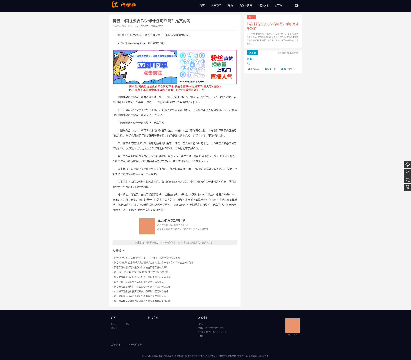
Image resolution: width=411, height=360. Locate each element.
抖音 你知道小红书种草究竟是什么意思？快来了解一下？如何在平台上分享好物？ (155, 262)
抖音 (137, 26)
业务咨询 (255, 69)
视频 (125, 97)
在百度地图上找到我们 (289, 53)
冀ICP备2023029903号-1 (257, 356)
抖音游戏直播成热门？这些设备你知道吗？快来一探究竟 (142, 287)
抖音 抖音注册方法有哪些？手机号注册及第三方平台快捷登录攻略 (147, 258)
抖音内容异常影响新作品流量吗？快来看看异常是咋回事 (142, 301)
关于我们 (216, 5)
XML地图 (231, 356)
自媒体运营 (245, 5)
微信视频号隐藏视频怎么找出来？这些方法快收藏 (139, 282)
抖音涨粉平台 (135, 345)
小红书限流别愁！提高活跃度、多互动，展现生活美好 (141, 291)
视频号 (114, 328)
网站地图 (223, 356)
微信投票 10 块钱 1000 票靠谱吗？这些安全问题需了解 (141, 272)
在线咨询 (407, 164)
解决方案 (264, 5)
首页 (202, 5)
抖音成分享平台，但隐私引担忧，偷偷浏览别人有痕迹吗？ (143, 277)
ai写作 (278, 5)
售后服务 (288, 69)
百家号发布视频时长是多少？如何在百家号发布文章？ (141, 267)
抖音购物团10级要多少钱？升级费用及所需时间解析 (140, 296)
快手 (128, 323)
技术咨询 (271, 69)
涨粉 (230, 5)
